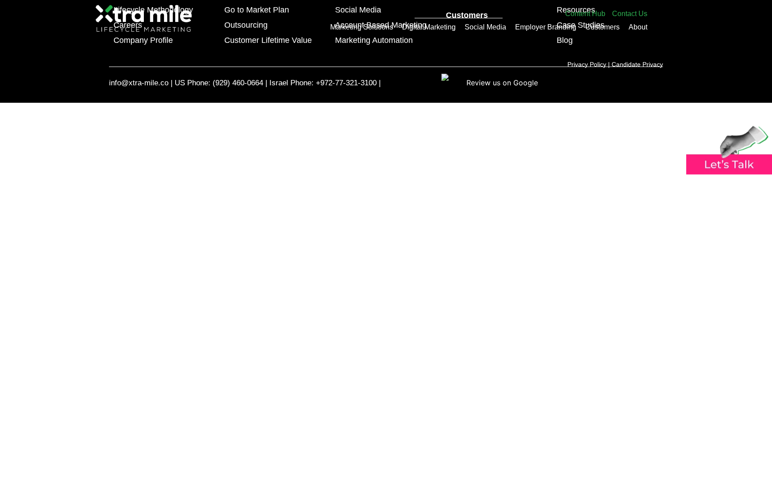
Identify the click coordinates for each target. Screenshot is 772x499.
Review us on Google (502, 82)
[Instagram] (603, 82)
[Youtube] (616, 82)
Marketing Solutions (361, 27)
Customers (602, 27)
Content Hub (585, 13)
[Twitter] (644, 82)
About (638, 27)
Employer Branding (545, 27)
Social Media (485, 27)
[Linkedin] (657, 82)
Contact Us (629, 13)
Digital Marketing (429, 27)
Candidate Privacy (637, 64)
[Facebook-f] (630, 82)
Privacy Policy (586, 64)
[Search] (496, 11)
